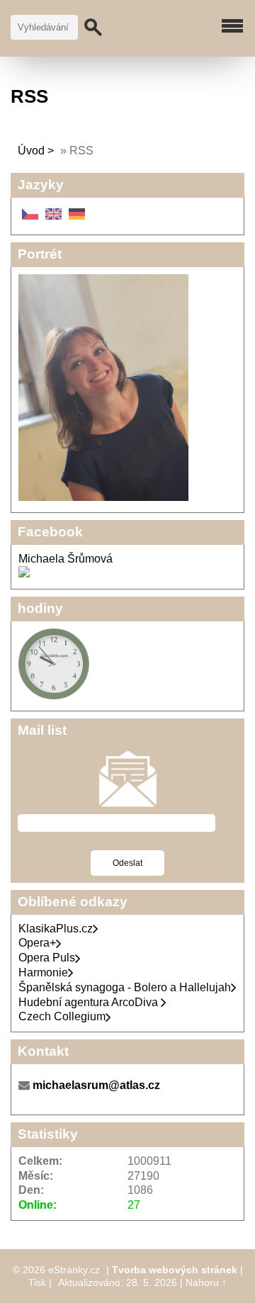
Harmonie (43, 972)
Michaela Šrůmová (65, 559)
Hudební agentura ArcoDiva (89, 1002)
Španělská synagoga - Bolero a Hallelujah (124, 987)
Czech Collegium (62, 1016)
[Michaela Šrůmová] (24, 574)
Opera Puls (46, 958)
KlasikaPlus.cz (55, 929)
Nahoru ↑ (206, 1282)
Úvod (31, 151)
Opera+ (37, 943)
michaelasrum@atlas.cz (96, 1085)
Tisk (37, 1282)
